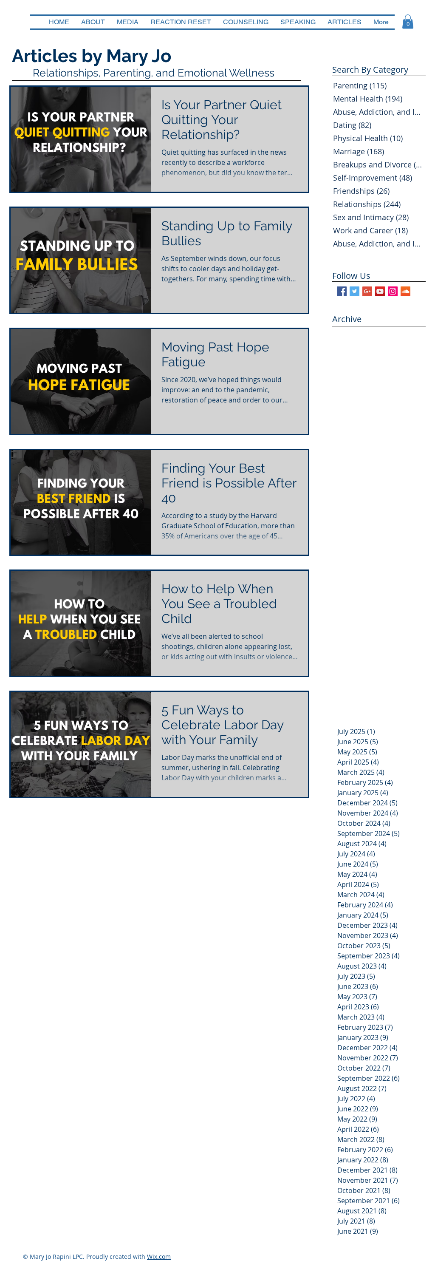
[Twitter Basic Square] (354, 291)
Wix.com (159, 1256)
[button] (408, 21)
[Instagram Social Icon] (393, 291)
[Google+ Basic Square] (367, 291)
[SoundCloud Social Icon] (405, 291)
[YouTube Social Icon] (380, 291)
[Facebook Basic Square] (342, 291)
